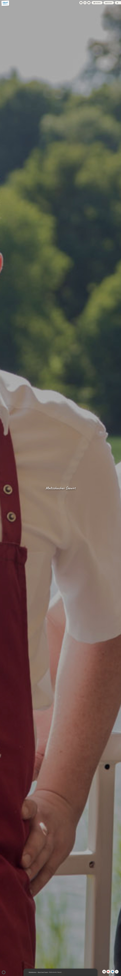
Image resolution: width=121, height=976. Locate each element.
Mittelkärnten (32, 972)
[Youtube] (89, 2)
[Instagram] (85, 2)
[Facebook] (81, 2)
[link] (104, 972)
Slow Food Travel (43, 972)
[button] (3, 972)
